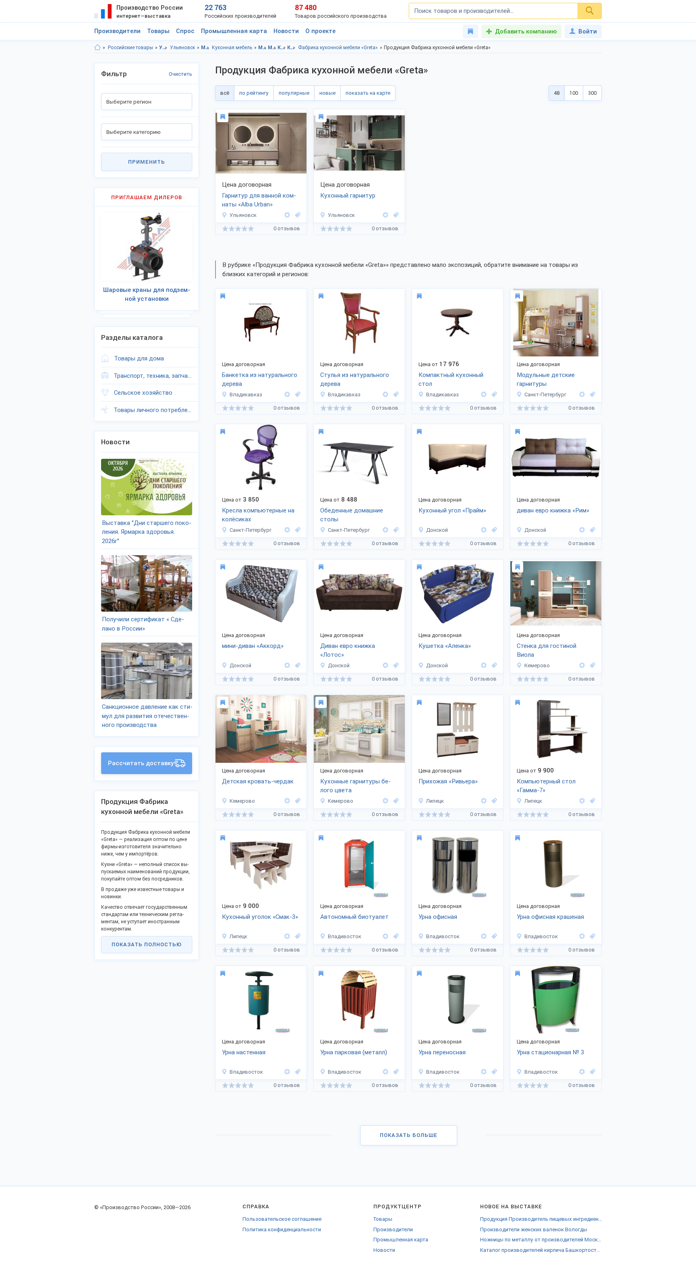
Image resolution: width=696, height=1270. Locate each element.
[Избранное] (470, 31)
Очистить (180, 74)
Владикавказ (246, 394)
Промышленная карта (234, 31)
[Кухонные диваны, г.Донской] (493, 530)
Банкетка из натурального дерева (259, 379)
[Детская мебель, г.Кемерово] (296, 801)
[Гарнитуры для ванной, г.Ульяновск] (296, 215)
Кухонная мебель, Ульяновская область (282, 47)
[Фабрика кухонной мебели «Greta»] (287, 215)
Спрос (185, 31)
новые (327, 93)
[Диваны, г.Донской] (591, 530)
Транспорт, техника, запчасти (153, 375)
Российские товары (130, 47)
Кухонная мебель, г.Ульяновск (291, 47)
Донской (437, 530)
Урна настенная (243, 1052)
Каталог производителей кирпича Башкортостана (541, 1250)
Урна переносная (442, 1052)
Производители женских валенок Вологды (533, 1229)
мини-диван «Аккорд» (253, 646)
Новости (286, 31)
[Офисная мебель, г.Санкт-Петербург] (296, 530)
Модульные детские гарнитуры (546, 379)
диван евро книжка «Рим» (553, 510)
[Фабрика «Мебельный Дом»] (582, 665)
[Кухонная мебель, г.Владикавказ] (395, 394)
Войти (587, 31)
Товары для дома (139, 358)
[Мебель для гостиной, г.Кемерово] (591, 665)
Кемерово (537, 665)
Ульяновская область (163, 47)
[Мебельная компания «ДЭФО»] (582, 394)
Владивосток (344, 936)
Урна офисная (437, 916)
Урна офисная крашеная (550, 916)
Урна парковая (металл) (353, 1052)
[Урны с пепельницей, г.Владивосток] (493, 936)
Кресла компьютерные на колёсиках (258, 515)
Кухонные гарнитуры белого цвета (355, 786)
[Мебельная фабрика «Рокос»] (287, 394)
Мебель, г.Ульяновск (272, 47)
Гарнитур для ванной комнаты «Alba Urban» (259, 200)
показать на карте (368, 93)
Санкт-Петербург (545, 394)
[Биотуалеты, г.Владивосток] (395, 936)
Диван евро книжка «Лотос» (347, 650)
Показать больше (408, 1135)
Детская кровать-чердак (258, 781)
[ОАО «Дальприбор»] (385, 936)
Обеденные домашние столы (351, 515)
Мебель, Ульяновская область (262, 47)
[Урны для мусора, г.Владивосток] (296, 1072)
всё (224, 93)
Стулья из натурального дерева (354, 379)
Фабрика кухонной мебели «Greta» (338, 47)
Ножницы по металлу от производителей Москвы (541, 1240)
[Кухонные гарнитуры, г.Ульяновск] (395, 215)
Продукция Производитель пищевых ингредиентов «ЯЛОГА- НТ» (541, 1219)
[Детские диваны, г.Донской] (493, 665)
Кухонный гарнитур (347, 195)
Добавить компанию (526, 31)
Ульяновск (182, 47)
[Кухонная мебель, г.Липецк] (296, 936)
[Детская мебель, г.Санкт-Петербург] (591, 394)
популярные (294, 93)
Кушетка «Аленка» (444, 646)
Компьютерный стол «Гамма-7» (546, 786)
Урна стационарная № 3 (550, 1052)
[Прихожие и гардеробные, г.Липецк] (493, 801)
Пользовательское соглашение (281, 1219)
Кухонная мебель (232, 47)
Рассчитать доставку (141, 763)
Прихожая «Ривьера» (448, 781)
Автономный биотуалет (354, 916)
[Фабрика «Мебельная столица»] (483, 801)
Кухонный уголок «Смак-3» (260, 916)
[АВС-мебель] (483, 530)
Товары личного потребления (153, 410)
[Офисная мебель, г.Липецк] (591, 801)
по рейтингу (254, 93)
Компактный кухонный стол (450, 379)
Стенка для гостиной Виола (546, 650)
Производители (117, 31)
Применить (146, 162)
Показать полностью (147, 944)
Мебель (205, 47)
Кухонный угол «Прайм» (452, 510)
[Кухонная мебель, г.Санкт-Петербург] (395, 530)
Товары (158, 31)
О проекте (320, 31)
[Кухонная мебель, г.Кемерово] (395, 801)
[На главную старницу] (97, 47)
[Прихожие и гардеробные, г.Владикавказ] (296, 394)
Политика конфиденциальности (281, 1229)
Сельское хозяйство (143, 392)
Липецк (435, 801)
